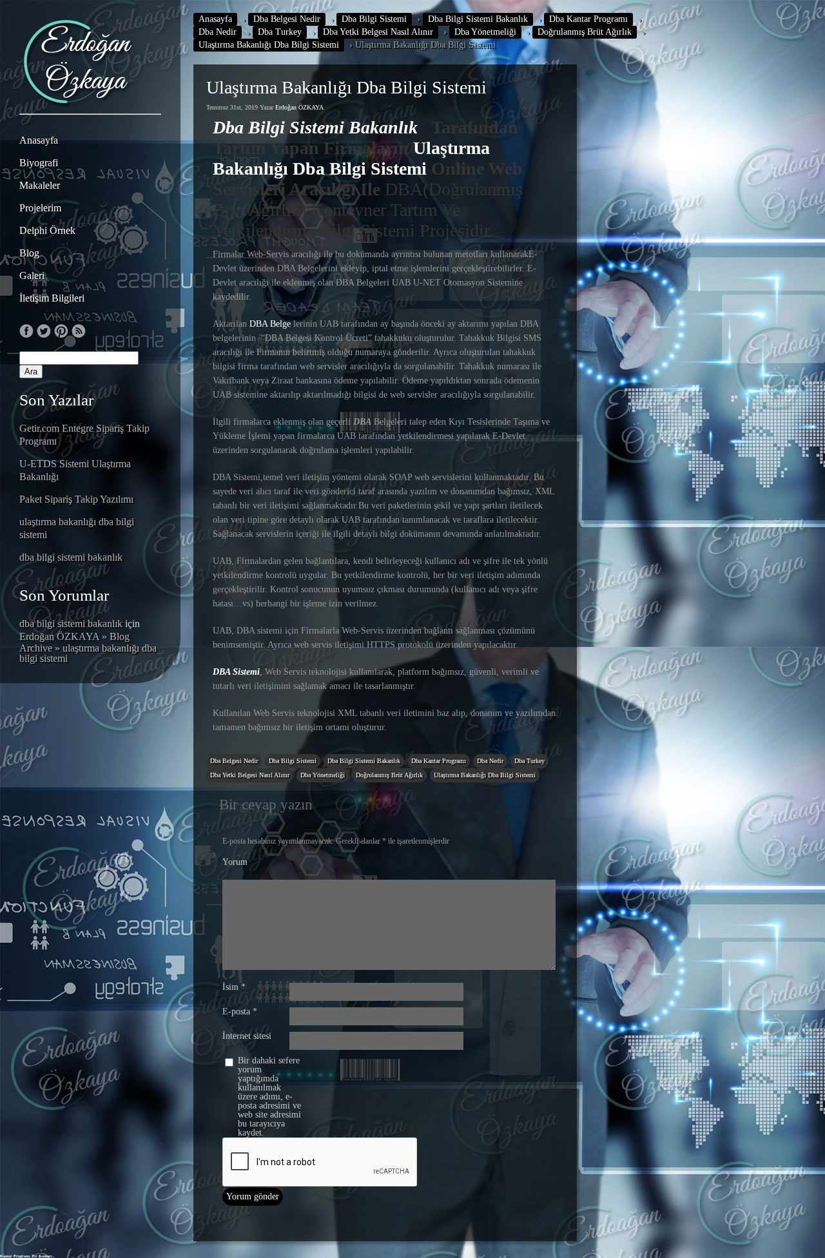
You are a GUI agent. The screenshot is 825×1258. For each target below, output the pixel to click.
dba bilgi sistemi (374, 19)
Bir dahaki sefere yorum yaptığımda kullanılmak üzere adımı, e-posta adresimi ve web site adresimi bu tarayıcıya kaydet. (269, 1096)
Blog (29, 252)
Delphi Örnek (47, 230)
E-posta (239, 1011)
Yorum (235, 862)
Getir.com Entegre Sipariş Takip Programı (84, 435)
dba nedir (218, 32)
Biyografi (38, 162)
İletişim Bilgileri (51, 298)
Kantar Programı (15, 1256)
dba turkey (280, 32)
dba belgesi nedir (286, 19)
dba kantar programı (588, 19)
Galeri (31, 275)
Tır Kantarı (42, 1256)
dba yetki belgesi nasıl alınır (378, 32)
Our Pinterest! (61, 331)
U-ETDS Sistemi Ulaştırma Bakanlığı (75, 470)
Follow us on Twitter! (44, 331)
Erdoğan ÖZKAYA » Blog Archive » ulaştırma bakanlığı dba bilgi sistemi (88, 647)
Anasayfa (38, 140)
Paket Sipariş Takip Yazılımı (76, 499)
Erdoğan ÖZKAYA (299, 107)
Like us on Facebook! (26, 331)
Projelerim (40, 207)
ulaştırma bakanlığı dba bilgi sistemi (76, 528)
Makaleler (39, 185)
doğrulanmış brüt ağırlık (585, 32)
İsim (234, 987)
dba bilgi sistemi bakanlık (70, 557)
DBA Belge (270, 324)
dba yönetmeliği (485, 32)
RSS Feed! (79, 331)
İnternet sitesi (246, 1036)
